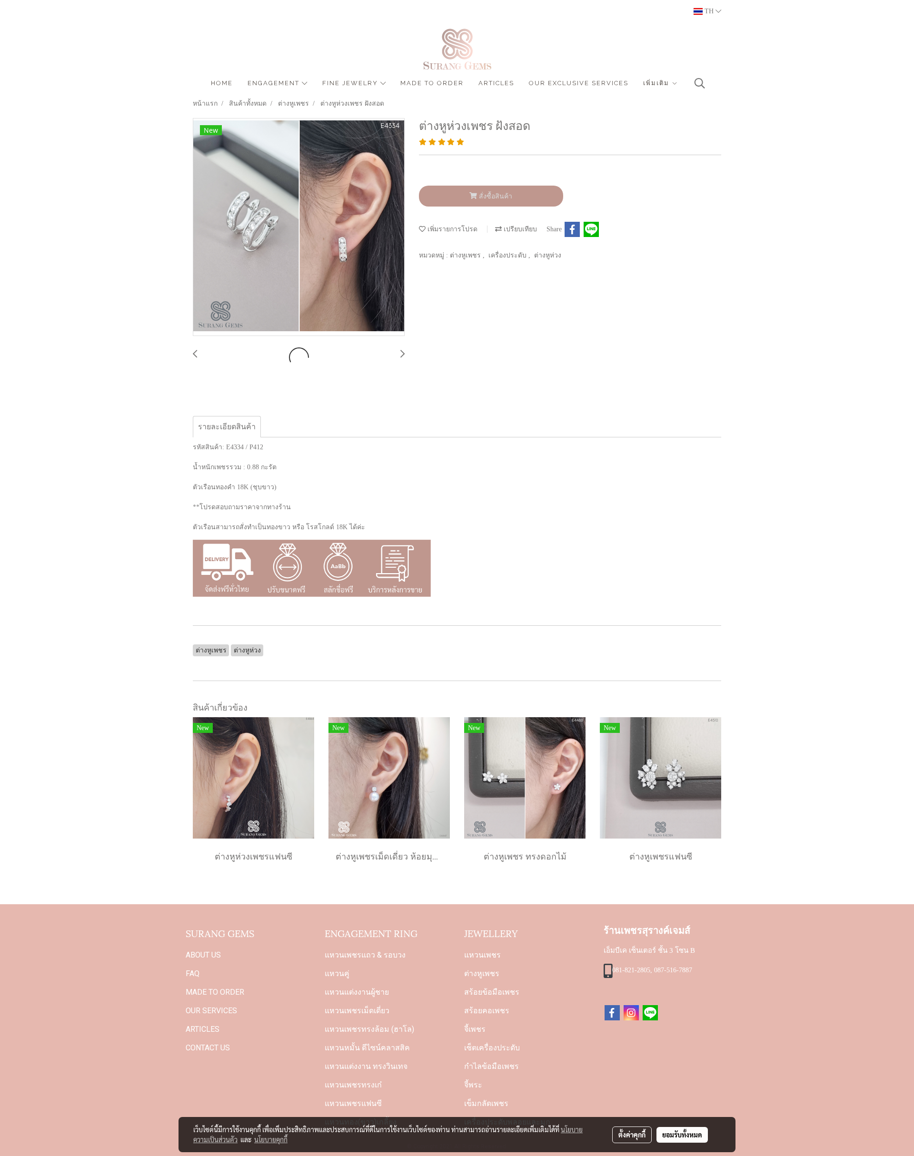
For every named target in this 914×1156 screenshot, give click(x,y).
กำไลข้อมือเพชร (491, 1066)
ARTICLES (496, 83)
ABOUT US (203, 954)
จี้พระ (473, 1084)
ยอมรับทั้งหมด (682, 1134)
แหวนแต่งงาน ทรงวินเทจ (366, 1066)
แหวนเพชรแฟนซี (353, 1103)
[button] (699, 83)
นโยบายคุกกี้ (271, 1139)
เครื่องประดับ (508, 255)
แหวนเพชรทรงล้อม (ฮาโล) (369, 1029)
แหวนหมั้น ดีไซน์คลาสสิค (367, 1047)
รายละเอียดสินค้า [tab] (227, 427)
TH (709, 11)
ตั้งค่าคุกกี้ (632, 1134)
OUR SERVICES (211, 1010)
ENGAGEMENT (275, 83)
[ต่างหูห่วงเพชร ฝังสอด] (298, 227)
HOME (222, 83)
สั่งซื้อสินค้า (494, 196)
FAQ (192, 973)
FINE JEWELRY (351, 83)
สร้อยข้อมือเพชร (491, 992)
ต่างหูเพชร (466, 255)
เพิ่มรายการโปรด (451, 229)
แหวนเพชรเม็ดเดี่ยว (357, 1010)
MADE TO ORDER (432, 83)
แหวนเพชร (482, 954)
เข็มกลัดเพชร (486, 1103)
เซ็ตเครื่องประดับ (492, 1047)
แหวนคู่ (337, 973)
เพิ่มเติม (657, 83)
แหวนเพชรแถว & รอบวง (365, 954)
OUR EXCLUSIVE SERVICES (578, 83)
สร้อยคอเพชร (486, 1010)
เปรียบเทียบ (519, 229)
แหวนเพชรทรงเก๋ (353, 1084)
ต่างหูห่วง (547, 255)
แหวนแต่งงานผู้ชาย (357, 992)
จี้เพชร (475, 1029)
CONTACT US (208, 1047)
